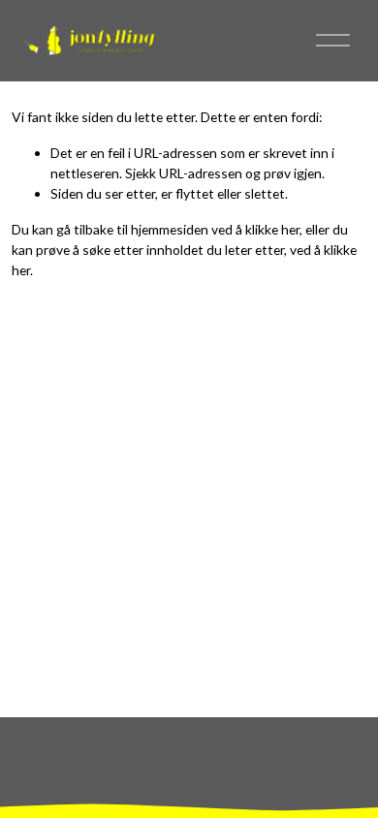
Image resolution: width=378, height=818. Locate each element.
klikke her (272, 229)
